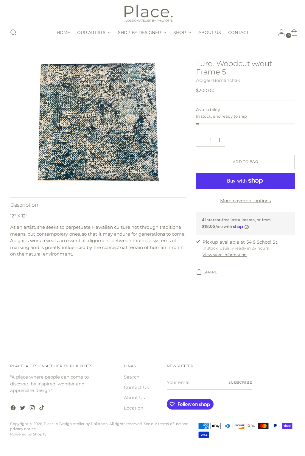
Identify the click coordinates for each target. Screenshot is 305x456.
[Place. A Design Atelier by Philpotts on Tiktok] (42, 409)
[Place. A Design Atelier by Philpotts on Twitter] (23, 409)
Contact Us (136, 387)
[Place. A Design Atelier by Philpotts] (152, 13)
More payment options (245, 200)
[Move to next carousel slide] (290, 328)
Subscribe (240, 382)
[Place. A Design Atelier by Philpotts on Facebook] (13, 409)
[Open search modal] (13, 32)
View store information (225, 254)
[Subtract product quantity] (219, 140)
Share (210, 272)
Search (131, 377)
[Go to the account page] (279, 32)
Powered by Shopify (28, 434)
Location (133, 408)
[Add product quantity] (201, 140)
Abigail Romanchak (218, 80)
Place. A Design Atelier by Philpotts (76, 424)
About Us (134, 397)
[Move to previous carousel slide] (276, 328)
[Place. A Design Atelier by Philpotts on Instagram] (32, 409)
